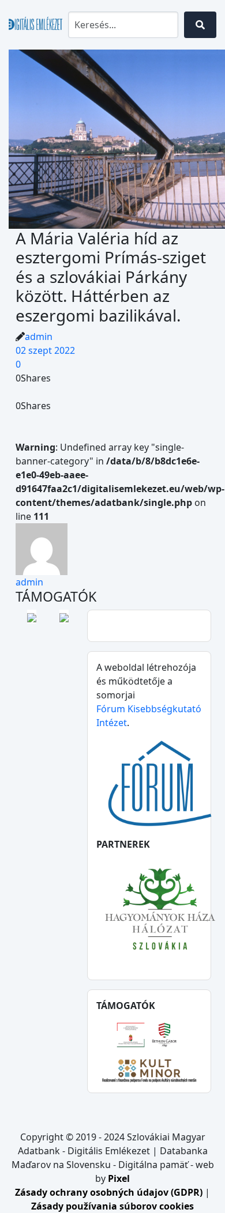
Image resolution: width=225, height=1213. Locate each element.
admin (38, 336)
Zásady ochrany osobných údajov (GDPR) (110, 1192)
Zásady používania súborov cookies (112, 1206)
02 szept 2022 (45, 350)
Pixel (119, 1178)
